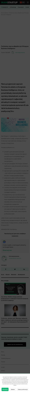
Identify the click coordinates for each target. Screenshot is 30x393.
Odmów (13, 389)
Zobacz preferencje (23, 389)
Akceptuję (5, 389)
